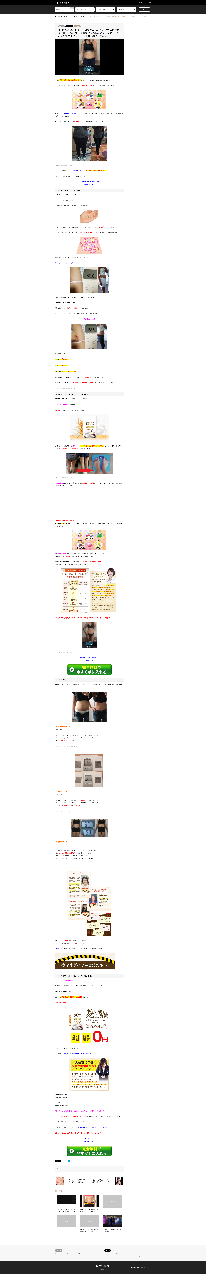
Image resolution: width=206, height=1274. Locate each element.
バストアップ (69, 1253)
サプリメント (69, 26)
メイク (117, 1256)
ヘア (105, 1256)
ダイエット (142, 2)
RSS (55, 1267)
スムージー (141, 1253)
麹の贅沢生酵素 (70, 1169)
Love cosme (103, 1265)
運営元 (102, 1269)
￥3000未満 (77, 26)
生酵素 (65, 1169)
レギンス (129, 1256)
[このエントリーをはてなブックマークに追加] (69, 1161)
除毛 (140, 1256)
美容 (150, 2)
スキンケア (130, 1253)
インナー (106, 1253)
